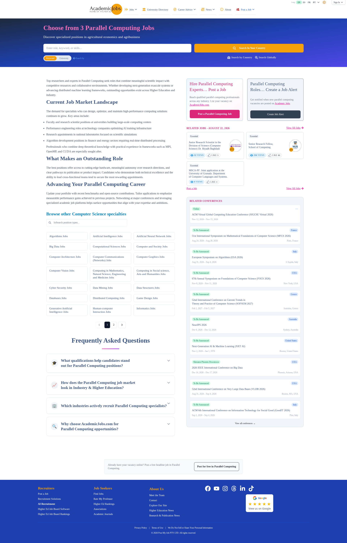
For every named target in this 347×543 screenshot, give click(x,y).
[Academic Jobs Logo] (106, 9)
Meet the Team (156, 495)
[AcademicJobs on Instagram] (226, 488)
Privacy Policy (140, 528)
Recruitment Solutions (49, 499)
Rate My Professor (103, 499)
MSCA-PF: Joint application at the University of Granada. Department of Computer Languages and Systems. (208, 173)
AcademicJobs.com (199, 105)
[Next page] (122, 325)
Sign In (337, 2)
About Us (156, 489)
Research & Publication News (164, 515)
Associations (100, 509)
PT (314, 2)
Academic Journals (103, 514)
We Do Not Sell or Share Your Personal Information (190, 528)
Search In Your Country (252, 48)
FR (309, 2)
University (63, 58)
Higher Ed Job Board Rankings (54, 514)
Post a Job (192, 188)
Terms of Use (157, 528)
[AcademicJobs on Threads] (234, 488)
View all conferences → (245, 423)
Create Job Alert (275, 114)
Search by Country (241, 57)
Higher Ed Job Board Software (54, 509)
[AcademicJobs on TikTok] (252, 488)
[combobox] (324, 2)
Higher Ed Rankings (104, 504)
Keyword (50, 58)
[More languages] (318, 2)
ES (304, 2)
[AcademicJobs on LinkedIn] (243, 488)
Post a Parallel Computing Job (215, 114)
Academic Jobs (282, 103)
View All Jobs (293, 128)
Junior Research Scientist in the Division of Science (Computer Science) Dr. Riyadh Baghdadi (205, 145)
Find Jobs (98, 494)
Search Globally (267, 57)
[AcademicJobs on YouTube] (217, 488)
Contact (153, 500)
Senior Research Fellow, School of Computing (261, 146)
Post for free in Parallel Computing (216, 466)
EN (299, 2)
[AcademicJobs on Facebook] (208, 488)
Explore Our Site (158, 505)
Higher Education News (161, 510)
